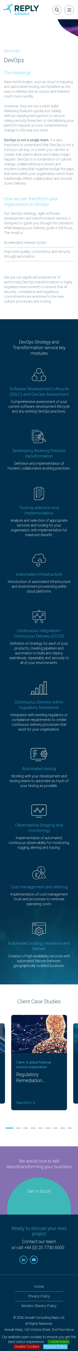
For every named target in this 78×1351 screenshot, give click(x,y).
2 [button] (18, 1128)
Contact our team (39, 1241)
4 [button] (33, 1128)
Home (39, 1286)
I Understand (59, 1342)
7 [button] (55, 1128)
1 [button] (9, 1128)
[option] (39, 1065)
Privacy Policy (55, 1346)
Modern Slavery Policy (39, 1306)
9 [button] (70, 1128)
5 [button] (40, 1128)
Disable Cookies (26, 1346)
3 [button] (25, 1128)
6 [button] (47, 1128)
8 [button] (62, 1128)
